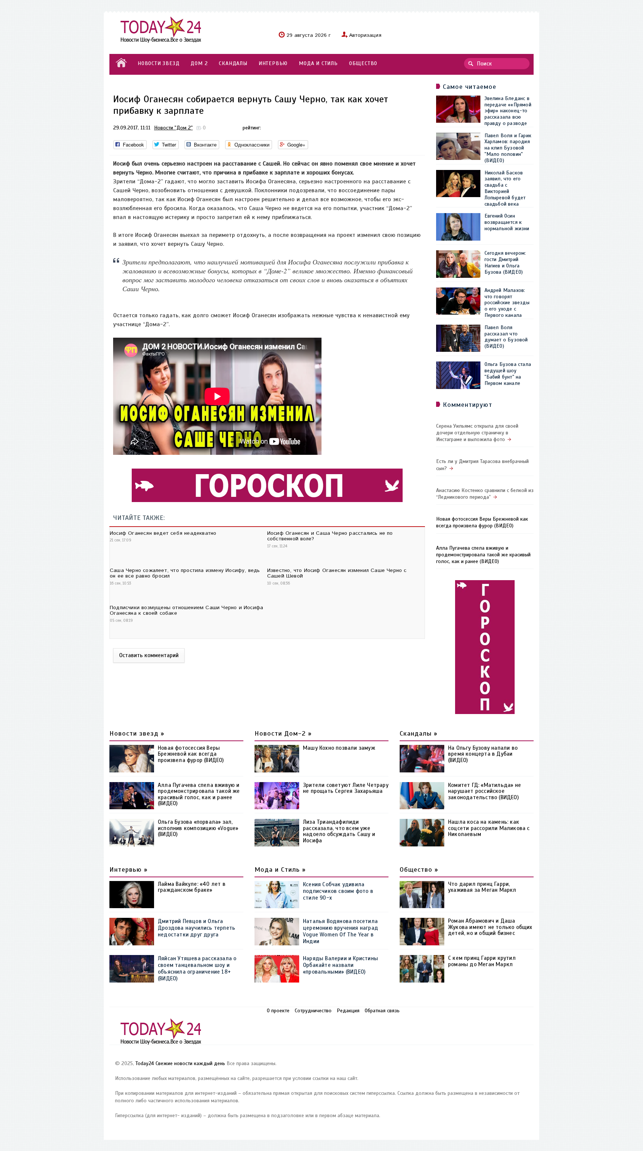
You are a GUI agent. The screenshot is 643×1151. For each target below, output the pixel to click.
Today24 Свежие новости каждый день (180, 1063)
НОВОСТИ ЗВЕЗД (158, 63)
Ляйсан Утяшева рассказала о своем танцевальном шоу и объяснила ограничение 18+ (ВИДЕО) (197, 968)
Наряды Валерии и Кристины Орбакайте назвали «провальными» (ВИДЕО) (340, 965)
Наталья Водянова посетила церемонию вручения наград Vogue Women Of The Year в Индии (340, 931)
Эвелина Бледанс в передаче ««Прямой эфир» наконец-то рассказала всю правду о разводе (507, 110)
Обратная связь (382, 1010)
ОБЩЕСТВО (363, 63)
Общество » (419, 869)
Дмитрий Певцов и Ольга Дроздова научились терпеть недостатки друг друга (196, 928)
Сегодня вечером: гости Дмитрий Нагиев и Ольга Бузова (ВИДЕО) (505, 262)
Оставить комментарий (149, 655)
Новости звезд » (136, 733)
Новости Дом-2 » (283, 733)
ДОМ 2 (199, 63)
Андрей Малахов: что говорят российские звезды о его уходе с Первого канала (507, 302)
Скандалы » (419, 733)
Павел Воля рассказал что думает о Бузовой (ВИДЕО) (506, 336)
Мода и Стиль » (280, 869)
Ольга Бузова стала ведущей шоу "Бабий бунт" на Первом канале (507, 373)
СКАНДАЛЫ (233, 63)
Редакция (348, 1010)
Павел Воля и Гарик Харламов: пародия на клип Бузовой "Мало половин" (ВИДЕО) (508, 148)
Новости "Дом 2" (173, 128)
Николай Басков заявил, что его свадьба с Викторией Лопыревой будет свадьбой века (505, 188)
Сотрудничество (313, 1010)
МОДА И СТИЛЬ (318, 63)
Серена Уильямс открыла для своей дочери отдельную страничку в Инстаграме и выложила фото (477, 433)
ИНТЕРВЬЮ (273, 63)
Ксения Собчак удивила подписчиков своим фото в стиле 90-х (338, 891)
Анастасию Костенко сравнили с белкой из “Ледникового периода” (485, 493)
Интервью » (128, 869)
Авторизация (365, 35)
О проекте (278, 1010)
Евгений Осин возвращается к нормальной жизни (507, 222)
